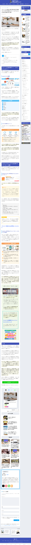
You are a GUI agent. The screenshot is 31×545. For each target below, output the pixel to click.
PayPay (23, 63)
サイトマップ (21, 540)
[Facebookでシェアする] (9, 390)
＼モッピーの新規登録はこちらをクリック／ (10, 382)
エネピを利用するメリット (7, 59)
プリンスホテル (25, 76)
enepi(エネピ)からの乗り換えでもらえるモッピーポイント (10, 61)
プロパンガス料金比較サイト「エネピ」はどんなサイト (10, 57)
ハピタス (24, 87)
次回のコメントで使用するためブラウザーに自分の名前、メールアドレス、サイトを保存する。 (11, 518)
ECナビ (24, 81)
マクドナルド (24, 100)
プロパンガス (14, 411)
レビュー (24, 105)
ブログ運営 (24, 78)
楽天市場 (24, 119)
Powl (24, 86)
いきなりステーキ (25, 66)
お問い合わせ (17, 540)
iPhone (23, 61)
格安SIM (24, 108)
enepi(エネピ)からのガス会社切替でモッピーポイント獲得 (10, 60)
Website (12, 487)
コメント (3, 496)
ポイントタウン (25, 90)
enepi (11, 411)
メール (3, 510)
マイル (23, 98)
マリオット (11, 540)
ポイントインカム (26, 89)
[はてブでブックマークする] (12, 390)
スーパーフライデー (26, 73)
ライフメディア (25, 93)
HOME (16, 539)
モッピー (4, 295)
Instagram (6, 487)
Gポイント (25, 83)
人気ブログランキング (26, 11)
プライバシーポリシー (26, 540)
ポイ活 (18, 411)
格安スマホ (25, 113)
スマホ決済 (24, 70)
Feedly (9, 487)
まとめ (3, 63)
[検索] (29, 54)
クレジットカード (25, 68)
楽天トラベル (25, 116)
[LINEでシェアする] (15, 390)
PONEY (24, 84)
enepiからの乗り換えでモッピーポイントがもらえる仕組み (10, 62)
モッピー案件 (24, 103)
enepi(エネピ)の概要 (6, 58)
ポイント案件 (24, 95)
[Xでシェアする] (6, 390)
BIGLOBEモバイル (26, 110)
